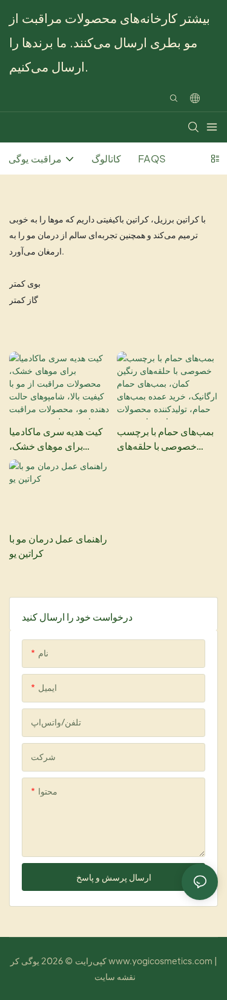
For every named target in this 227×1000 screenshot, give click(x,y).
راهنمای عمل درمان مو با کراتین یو (58, 546)
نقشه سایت (115, 976)
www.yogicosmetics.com (159, 960)
